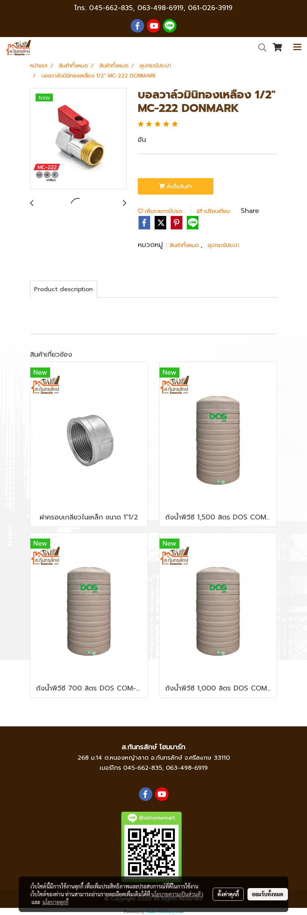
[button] (259, 47)
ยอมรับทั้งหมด (267, 894)
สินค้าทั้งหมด (185, 245)
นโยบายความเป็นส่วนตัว (177, 894)
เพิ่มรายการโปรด (162, 211)
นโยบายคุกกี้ (55, 902)
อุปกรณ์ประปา (223, 245)
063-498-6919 (187, 767)
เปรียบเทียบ (216, 211)
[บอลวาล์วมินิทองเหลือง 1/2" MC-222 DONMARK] (78, 138)
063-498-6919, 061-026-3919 (184, 8)
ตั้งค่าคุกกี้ (228, 894)
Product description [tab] (63, 289)
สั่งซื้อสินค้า (178, 186)
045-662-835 (111, 8)
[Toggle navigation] (297, 47)
